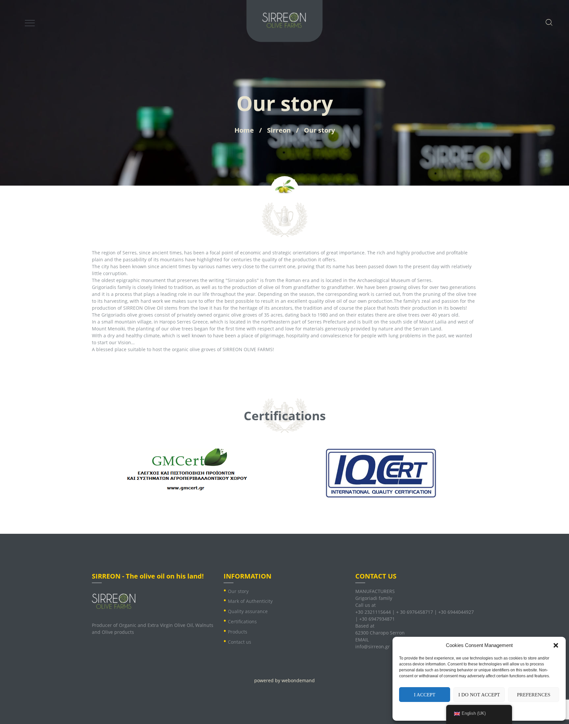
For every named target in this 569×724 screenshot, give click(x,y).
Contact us (239, 642)
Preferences (533, 694)
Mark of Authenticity (250, 601)
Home (244, 130)
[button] (556, 645)
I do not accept (479, 694)
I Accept (424, 694)
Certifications (242, 621)
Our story (238, 591)
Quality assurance (248, 611)
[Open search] (548, 22)
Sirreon (279, 130)
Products (237, 632)
